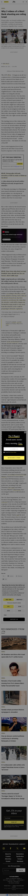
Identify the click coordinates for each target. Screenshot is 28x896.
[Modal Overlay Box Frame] (14, 448)
